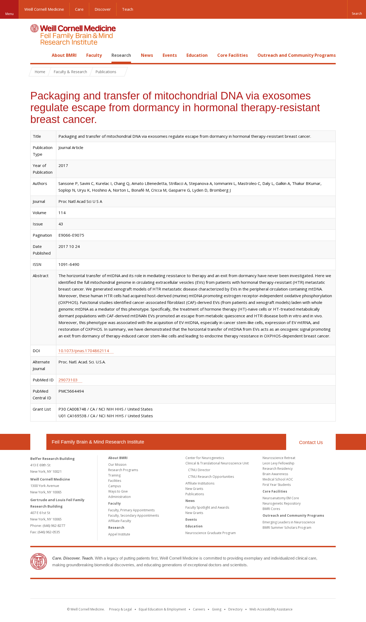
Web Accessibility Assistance (271, 609)
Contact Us (311, 442)
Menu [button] (9, 14)
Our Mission (117, 464)
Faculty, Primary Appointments (131, 510)
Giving (216, 609)
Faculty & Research (70, 71)
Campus (114, 486)
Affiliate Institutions (199, 483)
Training (114, 475)
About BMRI (64, 55)
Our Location (38, 442)
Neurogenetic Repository (282, 503)
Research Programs (123, 470)
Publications (194, 494)
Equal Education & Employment (162, 609)
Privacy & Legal (120, 609)
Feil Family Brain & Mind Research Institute (98, 442)
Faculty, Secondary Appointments (133, 515)
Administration (119, 496)
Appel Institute (119, 534)
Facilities (114, 480)
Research (121, 55)
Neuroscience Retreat (279, 458)
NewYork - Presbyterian (228, 590)
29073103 (68, 379)
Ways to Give (118, 491)
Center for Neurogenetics (204, 458)
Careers (199, 609)
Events (170, 55)
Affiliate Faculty (119, 521)
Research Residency (278, 468)
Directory (235, 609)
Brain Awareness (275, 474)
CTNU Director (199, 470)
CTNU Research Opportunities (211, 476)
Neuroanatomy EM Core (281, 498)
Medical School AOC (278, 479)
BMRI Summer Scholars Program (287, 527)
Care (79, 9)
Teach (127, 9)
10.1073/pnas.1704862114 (83, 350)
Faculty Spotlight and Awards (207, 507)
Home (36, 55)
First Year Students (277, 484)
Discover (103, 9)
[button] (356, 9)
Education (197, 55)
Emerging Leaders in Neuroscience (289, 522)
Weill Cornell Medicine (44, 9)
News (147, 55)
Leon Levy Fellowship (278, 463)
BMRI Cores (271, 508)
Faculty (94, 55)
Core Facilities (232, 55)
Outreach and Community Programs (296, 55)
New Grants (194, 488)
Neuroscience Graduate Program (210, 533)
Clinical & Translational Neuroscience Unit (217, 463)
